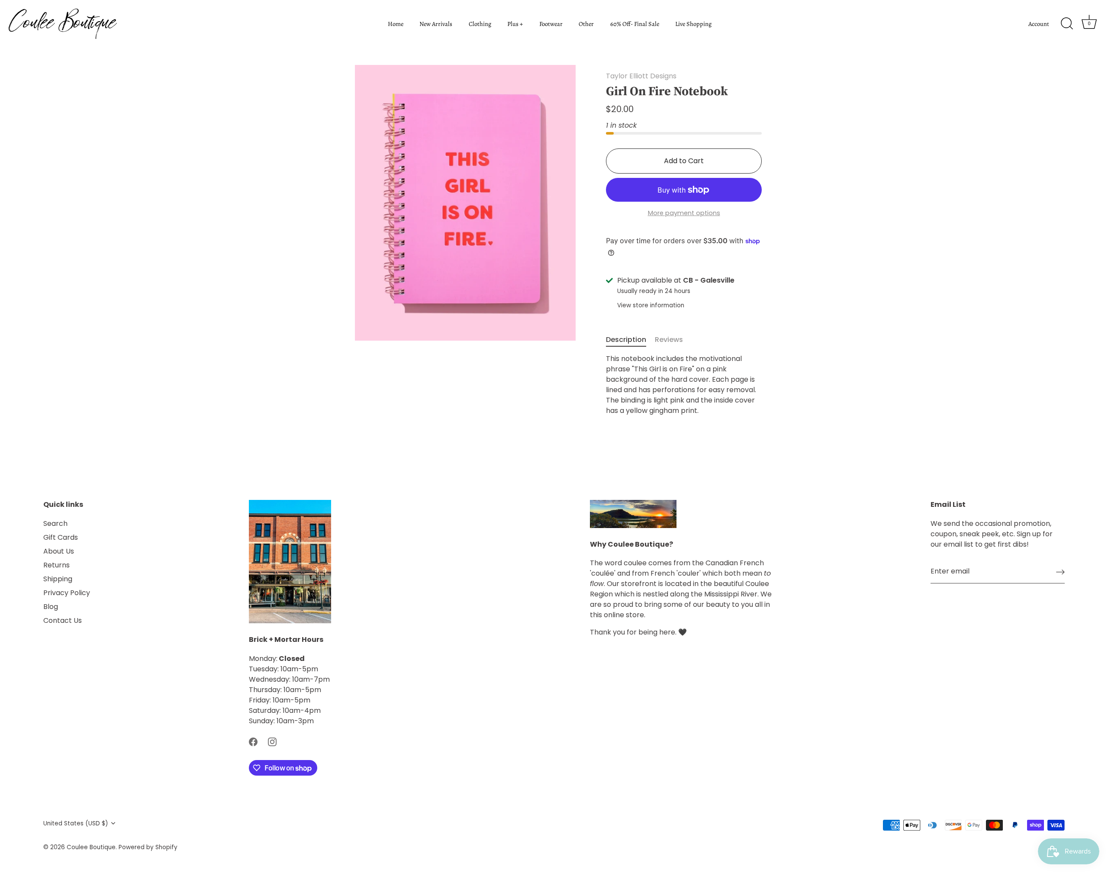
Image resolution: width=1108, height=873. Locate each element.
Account (1038, 23)
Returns (56, 565)
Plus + (515, 23)
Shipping (57, 579)
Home (395, 23)
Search (55, 523)
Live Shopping (693, 23)
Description (626, 340)
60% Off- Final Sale (634, 23)
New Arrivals (435, 23)
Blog (50, 607)
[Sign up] (1060, 572)
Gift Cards (60, 537)
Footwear (551, 23)
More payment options (684, 213)
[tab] (630, 340)
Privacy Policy (66, 593)
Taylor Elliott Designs (641, 76)
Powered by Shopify (148, 847)
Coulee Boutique (91, 847)
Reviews (669, 340)
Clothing (480, 23)
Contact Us (62, 620)
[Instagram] (272, 742)
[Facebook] (253, 742)
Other (586, 23)
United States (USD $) (75, 823)
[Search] (1066, 23)
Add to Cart (684, 161)
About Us (58, 551)
